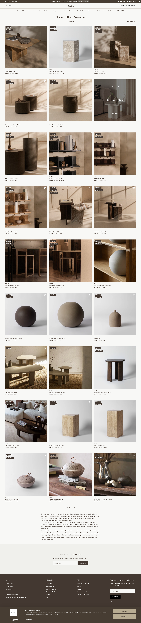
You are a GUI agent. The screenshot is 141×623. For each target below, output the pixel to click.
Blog (47, 597)
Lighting (54, 11)
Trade (98, 11)
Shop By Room (81, 11)
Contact (79, 586)
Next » (74, 508)
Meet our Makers (51, 592)
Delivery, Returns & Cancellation (16, 597)
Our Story (49, 583)
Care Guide (9, 583)
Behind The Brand (108, 11)
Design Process (51, 589)
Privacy (79, 589)
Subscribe (83, 563)
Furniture (46, 11)
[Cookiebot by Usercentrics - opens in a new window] (14, 620)
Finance (8, 592)
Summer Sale (20, 11)
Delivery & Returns (83, 583)
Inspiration (91, 11)
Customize (123, 616)
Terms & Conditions (12, 594)
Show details (28, 619)
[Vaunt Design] (70, 6)
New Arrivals (31, 11)
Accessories (62, 11)
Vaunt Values (50, 586)
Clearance (120, 11)
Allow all (124, 611)
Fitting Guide (9, 586)
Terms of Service (82, 592)
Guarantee (9, 589)
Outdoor (71, 11)
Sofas (39, 11)
